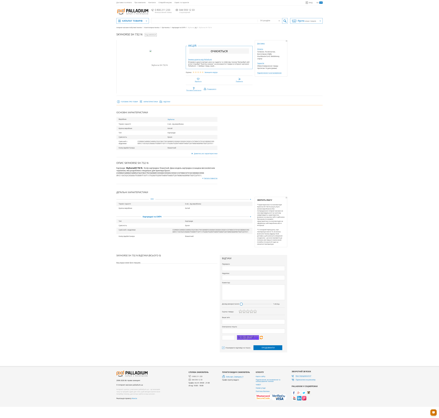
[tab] (184, 199)
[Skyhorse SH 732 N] (159, 65)
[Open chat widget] (433, 412)
